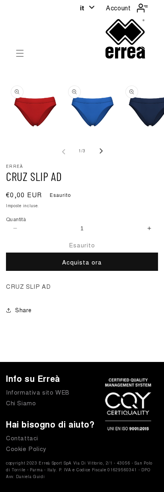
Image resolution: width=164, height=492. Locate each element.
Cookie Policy (26, 448)
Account (118, 7)
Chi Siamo (21, 403)
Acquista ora (82, 262)
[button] (20, 53)
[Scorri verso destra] (99, 151)
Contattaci (22, 438)
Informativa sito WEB (38, 392)
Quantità (16, 219)
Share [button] (23, 310)
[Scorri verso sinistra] (64, 151)
